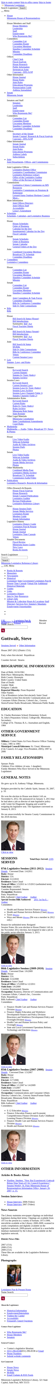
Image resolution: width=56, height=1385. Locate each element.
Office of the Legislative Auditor (27, 177)
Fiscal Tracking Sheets (23, 326)
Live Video (18, 439)
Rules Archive (19, 408)
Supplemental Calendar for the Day (29, 231)
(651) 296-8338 (14, 1351)
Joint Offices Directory (23, 203)
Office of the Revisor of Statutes (27, 180)
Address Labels (20, 154)
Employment (18, 33)
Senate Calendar (20, 244)
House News (13, 1367)
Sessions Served (8, 645)
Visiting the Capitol (15, 1316)
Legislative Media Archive (25, 473)
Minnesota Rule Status (23, 411)
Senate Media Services (23, 462)
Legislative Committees (17, 262)
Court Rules (18, 424)
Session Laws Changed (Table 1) (28, 393)
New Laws (18, 547)
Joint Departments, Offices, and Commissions (27, 162)
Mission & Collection (16, 601)
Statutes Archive (20, 377)
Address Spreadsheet (22, 90)
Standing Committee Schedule (26, 49)
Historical (11, 578)
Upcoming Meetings (22, 46)
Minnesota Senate (15, 95)
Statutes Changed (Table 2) (25, 395)
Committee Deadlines (22, 54)
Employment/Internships (18, 1313)
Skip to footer (45, 2)
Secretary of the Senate (23, 134)
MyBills (16, 347)
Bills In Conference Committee (27, 303)
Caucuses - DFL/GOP (23, 72)
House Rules (18, 80)
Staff (15, 31)
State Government (26, 581)
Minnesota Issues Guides (24, 544)
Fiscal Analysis (19, 62)
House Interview (14, 1202)
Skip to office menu (29, 2)
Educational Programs (23, 85)
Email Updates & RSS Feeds (20, 1375)
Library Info (12, 599)
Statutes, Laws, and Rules (18, 362)
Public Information (21, 67)
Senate (10, 92)
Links (9, 591)
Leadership (18, 28)
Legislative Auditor (21, 498)
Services (20, 604)
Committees (12, 259)
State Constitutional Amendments (28, 421)
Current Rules (19, 403)
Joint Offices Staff (21, 205)
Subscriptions (19, 157)
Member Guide (19, 516)
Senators (16, 103)
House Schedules (20, 223)
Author (33, 897)
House (10, 15)
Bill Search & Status (22, 344)
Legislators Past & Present (24, 526)
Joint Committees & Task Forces (27, 298)
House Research (20, 64)
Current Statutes (20, 372)
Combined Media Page (23, 470)
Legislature (12, 581)
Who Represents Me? (22, 36)
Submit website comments (19, 1356)
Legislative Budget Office (24, 169)
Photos (16, 449)
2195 (51, 859)
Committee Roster (21, 44)
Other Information (27, 645)
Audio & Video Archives (24, 444)
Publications (12, 480)
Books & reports (20, 550)
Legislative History (15, 593)
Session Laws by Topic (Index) (27, 388)
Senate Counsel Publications (25, 496)
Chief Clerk (18, 59)
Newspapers (12, 576)
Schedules (11, 213)
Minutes (16, 51)
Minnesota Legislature (14, 5)
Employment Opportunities (19, 606)
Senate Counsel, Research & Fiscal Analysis (33, 136)
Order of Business (21, 226)
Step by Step (12, 596)
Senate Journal (19, 144)
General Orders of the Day (25, 247)
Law (9, 360)
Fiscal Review (19, 542)
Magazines (12, 573)
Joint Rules (18, 82)
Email (41, 1351)
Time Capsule (20, 583)
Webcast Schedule (21, 442)
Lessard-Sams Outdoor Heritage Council (31, 195)
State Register (19, 413)
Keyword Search (20, 370)
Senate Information (21, 519)
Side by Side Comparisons (25, 306)
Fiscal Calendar (20, 234)
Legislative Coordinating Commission (30, 172)
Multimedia (12, 426)
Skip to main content (10, 2)
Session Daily (19, 447)
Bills (9, 308)
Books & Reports (15, 570)
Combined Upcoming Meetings (27, 252)
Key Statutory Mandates (35, 604)
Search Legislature (9, 8)
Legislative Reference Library (26, 175)
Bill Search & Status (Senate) (26, 331)
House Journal (19, 77)
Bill (25, 324)
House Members (20, 26)
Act (30, 324)
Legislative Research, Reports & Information (27, 483)
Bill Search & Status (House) (26, 318)
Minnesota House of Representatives (23, 18)
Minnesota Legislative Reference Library (19, 563)
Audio (26, 439)
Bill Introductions (20, 321)
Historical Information (17, 1310)
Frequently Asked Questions (20, 1321)
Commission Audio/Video (24, 478)
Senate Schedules (20, 239)
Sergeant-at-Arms (21, 69)
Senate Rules (18, 146)
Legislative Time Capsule (24, 534)
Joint (9, 159)
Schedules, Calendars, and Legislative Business (28, 216)
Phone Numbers (14, 1353)
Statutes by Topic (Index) (24, 375)
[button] (14, 1275)
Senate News (13, 1370)
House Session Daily (22, 508)
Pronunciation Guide (22, 87)
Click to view (7, 852)
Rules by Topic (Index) (23, 406)
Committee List (20, 41)
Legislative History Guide (24, 524)
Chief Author (21, 897)
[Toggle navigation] (2, 11)
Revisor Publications (22, 501)
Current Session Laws (23, 357)
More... (16, 198)
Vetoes (16, 354)
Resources (23, 596)
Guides (10, 588)
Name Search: (7, 1292)
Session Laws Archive (23, 390)
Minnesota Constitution (23, 419)
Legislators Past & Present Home (16, 1289)
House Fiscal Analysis (23, 490)
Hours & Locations (35, 601)
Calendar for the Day (22, 229)
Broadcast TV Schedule (23, 254)
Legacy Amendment (22, 211)
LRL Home (4, 621)
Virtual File (32, 583)
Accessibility (18, 208)
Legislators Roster (21, 514)
